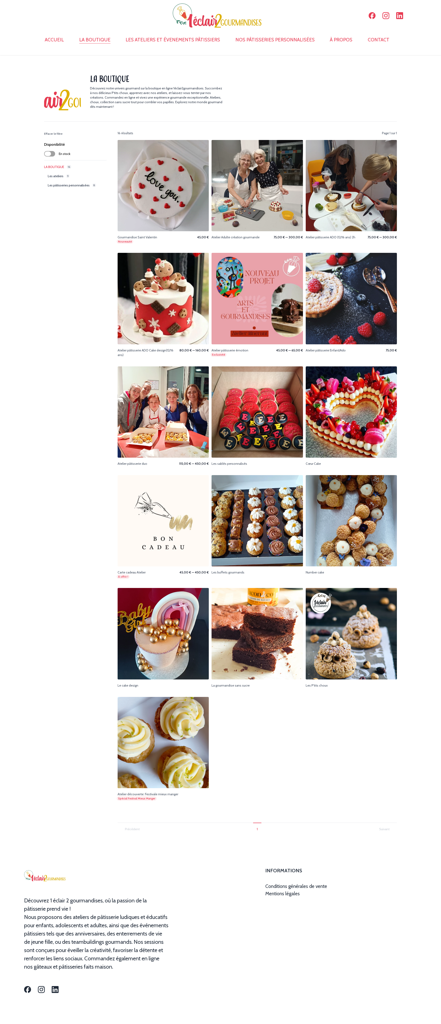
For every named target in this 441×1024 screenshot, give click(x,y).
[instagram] (385, 15)
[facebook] (372, 15)
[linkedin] (399, 15)
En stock (64, 154)
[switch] (49, 154)
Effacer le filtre (53, 133)
